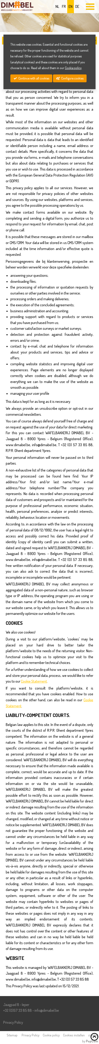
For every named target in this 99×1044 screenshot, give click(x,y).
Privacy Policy (13, 1022)
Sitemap (12, 1035)
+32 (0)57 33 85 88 (17, 1010)
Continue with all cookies (33, 78)
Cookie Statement (34, 681)
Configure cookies (72, 78)
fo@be (47, 1010)
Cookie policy (51, 1035)
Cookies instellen (74, 1035)
